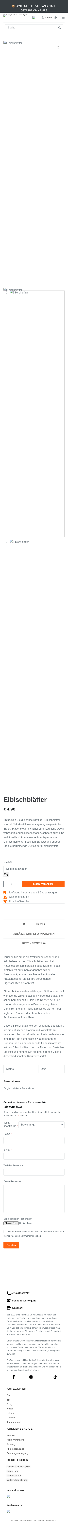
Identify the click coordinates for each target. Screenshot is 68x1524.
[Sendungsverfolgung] (9, 1301)
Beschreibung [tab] (34, 924)
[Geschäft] (9, 1308)
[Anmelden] (55, 17)
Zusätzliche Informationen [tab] (34, 933)
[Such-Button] (59, 27)
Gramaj (7, 862)
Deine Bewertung (10, 1124)
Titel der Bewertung (13, 1165)
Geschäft (17, 1307)
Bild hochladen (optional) (16, 1218)
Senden (11, 1245)
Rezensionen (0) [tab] (34, 943)
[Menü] (63, 17)
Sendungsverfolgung (24, 1300)
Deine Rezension (13, 1181)
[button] (36, 17)
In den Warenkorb (43, 883)
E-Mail (7, 1149)
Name (7, 1133)
